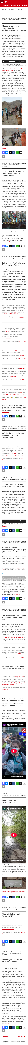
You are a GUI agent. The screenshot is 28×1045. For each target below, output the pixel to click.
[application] (14, 61)
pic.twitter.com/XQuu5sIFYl (8, 684)
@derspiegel (13, 376)
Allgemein (4, 21)
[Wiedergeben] (3, 62)
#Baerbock (18, 350)
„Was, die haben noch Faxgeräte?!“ (11, 915)
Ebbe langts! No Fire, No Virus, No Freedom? (12, 961)
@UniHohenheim (13, 453)
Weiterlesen (5, 148)
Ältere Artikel (5, 1036)
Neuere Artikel (22, 1036)
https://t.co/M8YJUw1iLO (8, 929)
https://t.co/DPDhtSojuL (18, 653)
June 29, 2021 (22, 341)
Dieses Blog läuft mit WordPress (8, 1041)
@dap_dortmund (19, 676)
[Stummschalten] (20, 62)
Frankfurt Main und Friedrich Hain (15, 5)
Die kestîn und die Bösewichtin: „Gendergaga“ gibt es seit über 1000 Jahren (14, 550)
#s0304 (11, 682)
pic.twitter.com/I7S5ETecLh (13, 313)
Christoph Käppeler (16, 19)
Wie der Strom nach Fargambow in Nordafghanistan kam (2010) (14, 28)
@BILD (14, 312)
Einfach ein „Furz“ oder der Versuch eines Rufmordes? (13, 264)
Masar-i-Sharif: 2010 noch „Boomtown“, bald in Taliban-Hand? (13, 173)
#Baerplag (4, 313)
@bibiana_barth (10, 455)
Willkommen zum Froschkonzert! (9, 801)
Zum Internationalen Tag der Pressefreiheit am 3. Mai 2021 (14, 618)
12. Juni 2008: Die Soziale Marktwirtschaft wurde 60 (13, 485)
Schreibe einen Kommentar (19, 18)
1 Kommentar (23, 907)
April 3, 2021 (5, 689)
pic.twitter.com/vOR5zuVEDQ (17, 394)
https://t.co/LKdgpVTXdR (20, 455)
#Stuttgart (15, 682)
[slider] (12, 61)
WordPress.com (5, 1042)
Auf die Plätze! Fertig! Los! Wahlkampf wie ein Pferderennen (13, 435)
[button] (3, 152)
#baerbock (7, 331)
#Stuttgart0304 (22, 682)
